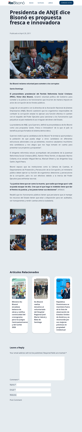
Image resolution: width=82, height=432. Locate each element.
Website (13, 395)
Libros (50, 3)
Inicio (31, 3)
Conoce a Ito (66, 3)
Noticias (41, 3)
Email (13, 390)
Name (13, 385)
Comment (14, 379)
